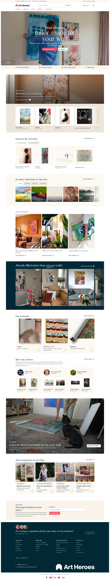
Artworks (18, 9)
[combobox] (51, 5)
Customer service (61, 540)
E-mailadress (52, 506)
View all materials (88, 315)
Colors (36, 183)
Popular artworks (22, 143)
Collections (25, 9)
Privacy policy (66, 574)
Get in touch (90, 533)
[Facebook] (25, 558)
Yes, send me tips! (54, 513)
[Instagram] (21, 558)
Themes (44, 183)
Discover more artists (93, 445)
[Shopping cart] (93, 5)
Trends (20, 183)
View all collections (87, 179)
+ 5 (13, 62)
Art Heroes (79, 540)
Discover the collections (49, 49)
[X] (27, 558)
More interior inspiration (86, 266)
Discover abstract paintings (22, 99)
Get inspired (89, 459)
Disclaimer (52, 574)
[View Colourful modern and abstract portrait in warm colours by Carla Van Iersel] (84, 275)
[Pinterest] (23, 558)
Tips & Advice (48, 9)
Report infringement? (59, 574)
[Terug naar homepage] (23, 5)
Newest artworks (34, 143)
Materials (40, 9)
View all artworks (88, 138)
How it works (62, 49)
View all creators (88, 359)
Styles (28, 183)
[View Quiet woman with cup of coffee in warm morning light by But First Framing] (24, 274)
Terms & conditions (45, 574)
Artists (32, 9)
